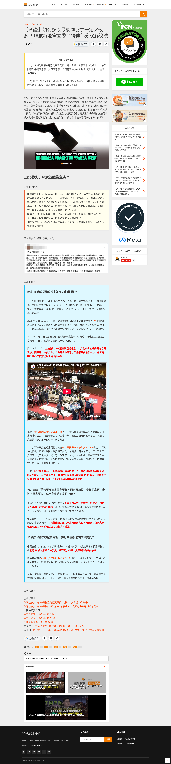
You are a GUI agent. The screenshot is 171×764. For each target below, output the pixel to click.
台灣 (41, 24)
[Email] (49, 752)
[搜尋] (143, 14)
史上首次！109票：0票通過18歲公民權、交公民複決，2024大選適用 (68, 630)
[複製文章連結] (106, 44)
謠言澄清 (63, 5)
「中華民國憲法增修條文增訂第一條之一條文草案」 (59, 626)
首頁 (53, 5)
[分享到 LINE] (99, 44)
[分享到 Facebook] (93, 44)
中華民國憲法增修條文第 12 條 (78, 447)
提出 (95, 320)
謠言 (34, 24)
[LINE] (39, 752)
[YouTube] (29, 752)
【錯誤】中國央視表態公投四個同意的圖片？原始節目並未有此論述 (56, 715)
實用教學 (88, 5)
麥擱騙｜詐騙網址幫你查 (126, 739)
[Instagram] (34, 752)
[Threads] (44, 752)
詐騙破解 (76, 5)
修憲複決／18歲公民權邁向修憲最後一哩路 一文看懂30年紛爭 (56, 602)
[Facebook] (23, 752)
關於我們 (100, 5)
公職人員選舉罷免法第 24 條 (56, 558)
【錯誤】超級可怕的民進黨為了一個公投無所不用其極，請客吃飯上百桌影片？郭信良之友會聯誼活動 (44, 685)
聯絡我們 (112, 5)
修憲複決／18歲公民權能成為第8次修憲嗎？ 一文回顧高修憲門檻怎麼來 (61, 606)
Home (26, 24)
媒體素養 (125, 5)
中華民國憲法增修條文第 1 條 (47, 431)
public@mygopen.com (38, 745)
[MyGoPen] (31, 4)
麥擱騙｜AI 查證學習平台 (126, 743)
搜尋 (108, 739)
